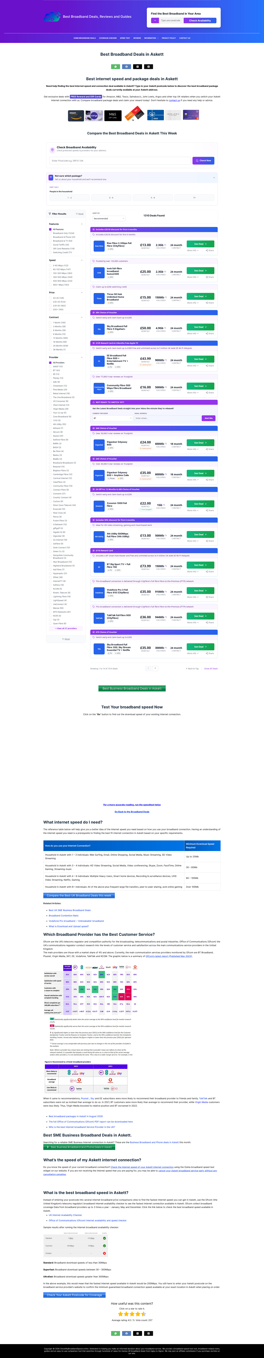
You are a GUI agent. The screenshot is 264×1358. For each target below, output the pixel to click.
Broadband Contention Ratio (64, 915)
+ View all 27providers (66, 628)
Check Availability (200, 20)
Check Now (205, 160)
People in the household (61, 191)
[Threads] (148, 66)
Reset (67, 639)
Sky (92, 1098)
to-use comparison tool (72, 1351)
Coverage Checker (108, 38)
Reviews (137, 38)
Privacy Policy (169, 38)
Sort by (96, 213)
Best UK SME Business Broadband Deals (70, 910)
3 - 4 (111, 197)
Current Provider (100, 413)
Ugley (152, 1351)
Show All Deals (211, 668)
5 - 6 (153, 197)
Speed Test (125, 38)
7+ (194, 197)
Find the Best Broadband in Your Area (176, 13)
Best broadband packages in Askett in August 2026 (76, 1116)
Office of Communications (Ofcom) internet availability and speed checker (88, 1220)
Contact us (184, 38)
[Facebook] (126, 66)
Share (211, 250)
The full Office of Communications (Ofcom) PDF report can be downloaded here (91, 1121)
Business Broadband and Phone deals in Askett (154, 1142)
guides (47, 1351)
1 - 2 (70, 197)
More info (191, 250)
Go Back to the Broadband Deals (132, 811)
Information (150, 38)
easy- (59, 1351)
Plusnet (85, 1098)
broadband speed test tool (185, 1349)
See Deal (199, 243)
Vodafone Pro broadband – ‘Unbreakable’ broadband (76, 921)
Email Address (141, 413)
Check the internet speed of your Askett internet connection (142, 1167)
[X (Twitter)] (137, 66)
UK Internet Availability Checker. (65, 1215)
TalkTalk (203, 1098)
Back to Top (193, 668)
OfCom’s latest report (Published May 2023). (169, 956)
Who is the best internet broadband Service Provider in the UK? (82, 1127)
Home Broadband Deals (85, 38)
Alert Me (209, 418)
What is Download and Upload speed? (69, 926)
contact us (174, 100)
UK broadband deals (136, 1351)
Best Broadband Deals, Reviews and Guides (97, 17)
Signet (161, 1351)
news (217, 1349)
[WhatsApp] (115, 66)
